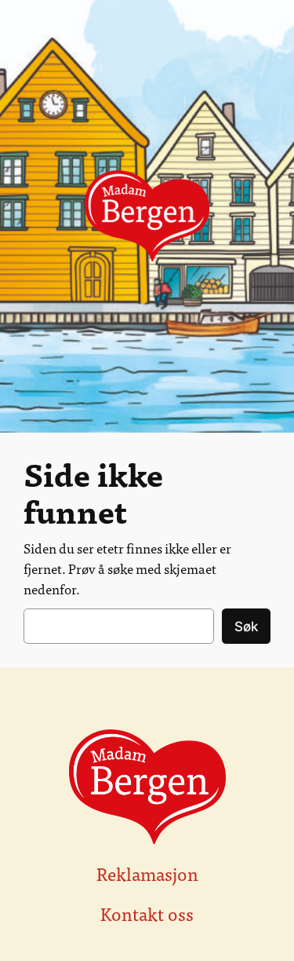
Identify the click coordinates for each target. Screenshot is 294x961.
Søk (246, 626)
